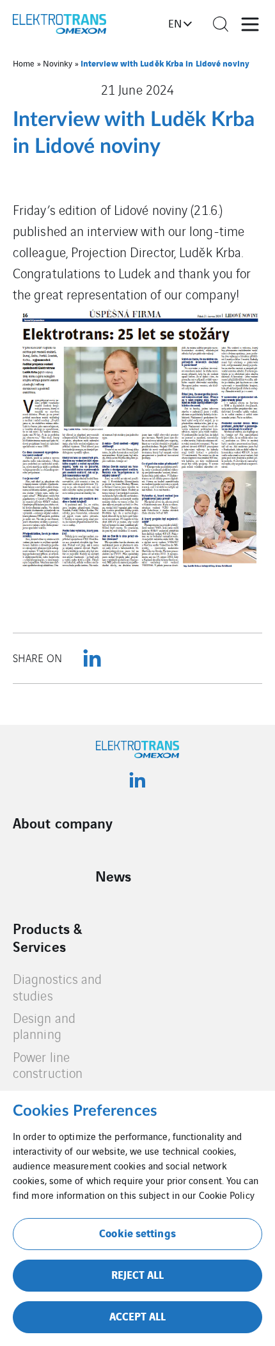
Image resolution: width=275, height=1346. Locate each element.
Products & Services (47, 936)
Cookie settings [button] (137, 1232)
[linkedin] (92, 658)
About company (63, 823)
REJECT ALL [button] (137, 1274)
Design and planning (44, 1025)
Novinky (58, 63)
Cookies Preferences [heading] (85, 1111)
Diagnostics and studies (57, 986)
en (175, 23)
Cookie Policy (227, 1194)
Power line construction (47, 1065)
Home (24, 63)
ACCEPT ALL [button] (137, 1316)
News (113, 876)
